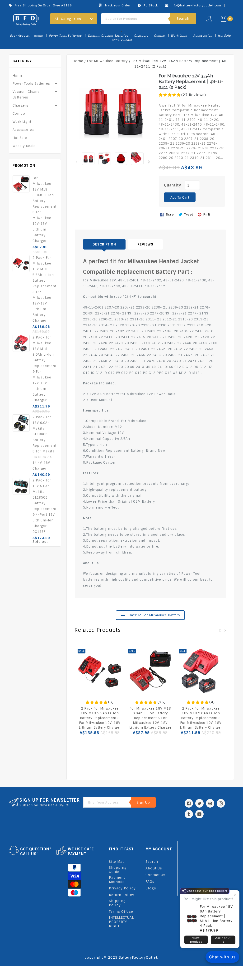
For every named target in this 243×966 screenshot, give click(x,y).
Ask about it (223, 939)
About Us (153, 868)
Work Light (179, 36)
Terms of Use (121, 911)
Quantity (172, 185)
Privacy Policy (122, 888)
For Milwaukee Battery (107, 61)
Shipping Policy (117, 903)
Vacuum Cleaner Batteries (108, 36)
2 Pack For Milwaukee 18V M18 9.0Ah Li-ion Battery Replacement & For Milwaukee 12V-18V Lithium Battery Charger (201, 718)
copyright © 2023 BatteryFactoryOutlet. (121, 957)
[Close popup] (235, 894)
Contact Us (155, 875)
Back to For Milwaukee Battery (154, 615)
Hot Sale (224, 36)
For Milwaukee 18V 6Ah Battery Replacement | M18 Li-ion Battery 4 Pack (216, 915)
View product (196, 939)
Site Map (117, 861)
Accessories (202, 36)
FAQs (149, 881)
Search (151, 861)
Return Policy (121, 895)
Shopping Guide (118, 869)
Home (38, 36)
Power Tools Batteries (65, 36)
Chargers (141, 36)
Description (104, 244)
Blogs (150, 888)
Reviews (145, 244)
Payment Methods (117, 879)
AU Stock (151, 5)
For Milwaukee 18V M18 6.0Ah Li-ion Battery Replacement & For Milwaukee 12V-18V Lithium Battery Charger (150, 718)
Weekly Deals (121, 40)
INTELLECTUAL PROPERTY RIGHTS (121, 921)
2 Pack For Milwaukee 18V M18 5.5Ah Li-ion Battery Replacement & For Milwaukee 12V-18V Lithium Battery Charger (100, 718)
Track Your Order (118, 5)
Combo (159, 36)
